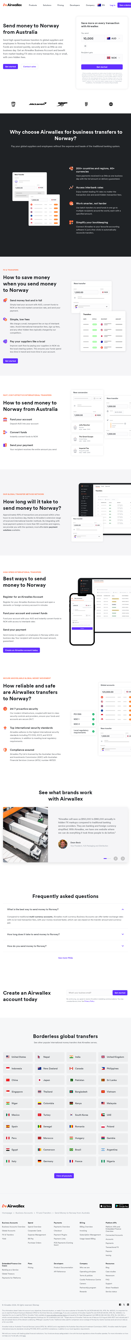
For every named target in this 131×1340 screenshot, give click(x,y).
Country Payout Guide (111, 83)
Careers (83, 1284)
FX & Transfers (8, 1235)
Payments (109, 1243)
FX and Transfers (43, 1213)
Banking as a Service (10, 1270)
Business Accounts (24, 1213)
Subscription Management (90, 1235)
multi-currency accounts (41, 916)
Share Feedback (112, 1288)
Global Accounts (8, 1231)
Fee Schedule (97, 83)
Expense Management (37, 1235)
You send (85, 33)
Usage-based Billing (87, 1239)
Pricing (60, 5)
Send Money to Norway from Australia (72, 1213)
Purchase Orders (34, 1243)
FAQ (107, 1280)
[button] (116, 859)
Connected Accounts (114, 1235)
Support (109, 1284)
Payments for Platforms (11, 1278)
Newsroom (110, 1275)
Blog (107, 1267)
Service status (111, 1292)
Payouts (109, 1251)
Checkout (58, 1231)
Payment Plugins (60, 1235)
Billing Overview (86, 1227)
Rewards (83, 1292)
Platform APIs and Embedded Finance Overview (113, 1229)
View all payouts (64, 1175)
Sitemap (35, 1305)
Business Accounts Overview (13, 1227)
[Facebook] (120, 1305)
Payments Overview (62, 1227)
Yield (4, 1239)
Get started (10, 66)
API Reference (60, 1272)
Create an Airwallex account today (21, 650)
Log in (112, 5)
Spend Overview (34, 1227)
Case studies (111, 1272)
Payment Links (60, 1239)
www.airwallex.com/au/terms (56, 1315)
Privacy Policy (89, 1001)
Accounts (109, 1239)
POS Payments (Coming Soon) (63, 1244)
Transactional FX (112, 1247)
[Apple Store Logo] (106, 1206)
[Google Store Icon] (122, 1206)
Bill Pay (31, 1239)
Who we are (85, 1267)
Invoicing (83, 1231)
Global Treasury (8, 1274)
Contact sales (29, 66)
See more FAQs (65, 958)
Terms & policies (86, 1275)
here (60, 1313)
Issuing (108, 1255)
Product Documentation (63, 1267)
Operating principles (88, 1272)
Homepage (7, 1213)
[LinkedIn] (128, 1305)
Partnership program (88, 1288)
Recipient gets (87, 52)
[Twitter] (124, 1305)
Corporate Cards (34, 1231)
